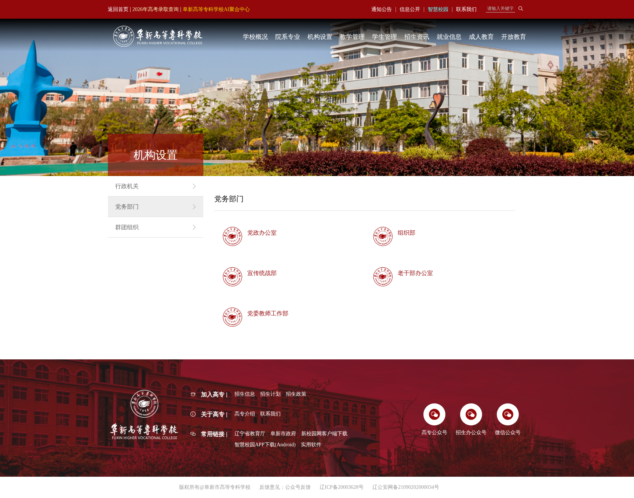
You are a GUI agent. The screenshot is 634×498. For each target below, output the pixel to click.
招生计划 (270, 394)
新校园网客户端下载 (324, 433)
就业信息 (449, 36)
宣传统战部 (262, 273)
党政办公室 (262, 233)
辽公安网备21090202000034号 (405, 487)
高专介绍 (244, 414)
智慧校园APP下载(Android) (265, 444)
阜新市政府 (283, 433)
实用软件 (311, 444)
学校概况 (255, 36)
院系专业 (287, 36)
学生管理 (384, 36)
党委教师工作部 (267, 313)
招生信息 (244, 394)
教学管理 (352, 36)
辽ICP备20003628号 (342, 487)
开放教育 (513, 36)
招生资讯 (416, 36)
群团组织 (127, 227)
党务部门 (127, 207)
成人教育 (481, 36)
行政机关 (127, 186)
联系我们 (270, 414)
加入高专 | (214, 394)
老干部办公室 (415, 273)
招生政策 (296, 394)
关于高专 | (214, 414)
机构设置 (319, 36)
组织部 (406, 233)
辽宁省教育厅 (249, 433)
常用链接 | (214, 434)
